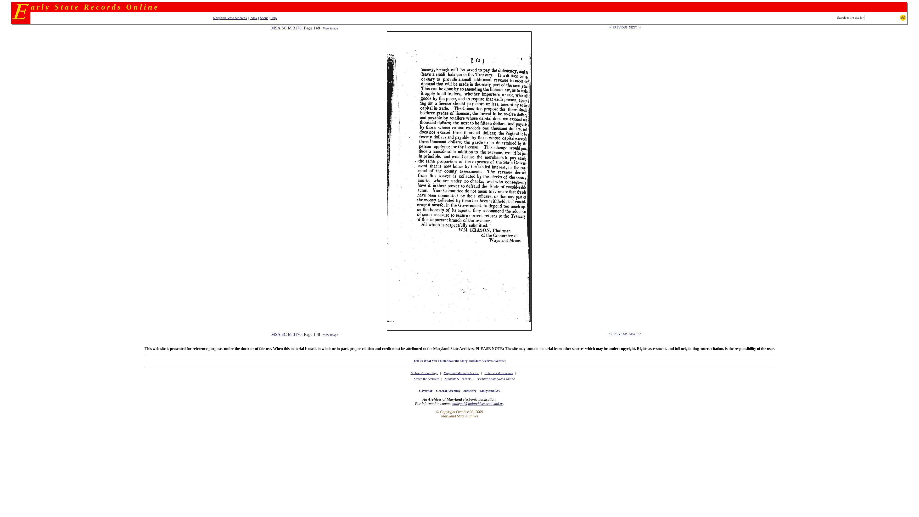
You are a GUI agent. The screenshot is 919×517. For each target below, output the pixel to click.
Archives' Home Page (424, 373)
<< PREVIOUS (618, 27)
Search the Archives (426, 379)
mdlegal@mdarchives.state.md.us (477, 404)
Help (273, 18)
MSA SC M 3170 (286, 28)
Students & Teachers (458, 379)
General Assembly (448, 391)
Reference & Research (499, 373)
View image (330, 28)
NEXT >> (635, 27)
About (264, 18)
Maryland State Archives (230, 18)
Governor (425, 391)
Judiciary (469, 391)
